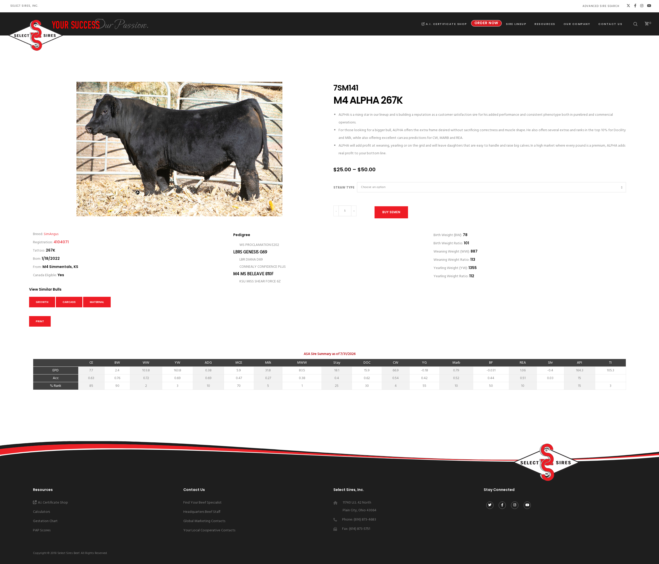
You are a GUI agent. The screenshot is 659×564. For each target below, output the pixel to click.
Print (40, 321)
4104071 (61, 242)
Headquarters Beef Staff (201, 512)
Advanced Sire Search (601, 6)
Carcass (69, 302)
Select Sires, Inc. (24, 6)
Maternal (97, 302)
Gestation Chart (45, 521)
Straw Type (343, 187)
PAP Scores (41, 530)
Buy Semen (391, 212)
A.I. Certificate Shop (53, 503)
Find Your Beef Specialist (202, 503)
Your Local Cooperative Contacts (209, 530)
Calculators (41, 512)
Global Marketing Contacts (204, 521)
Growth (42, 302)
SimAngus (51, 234)
